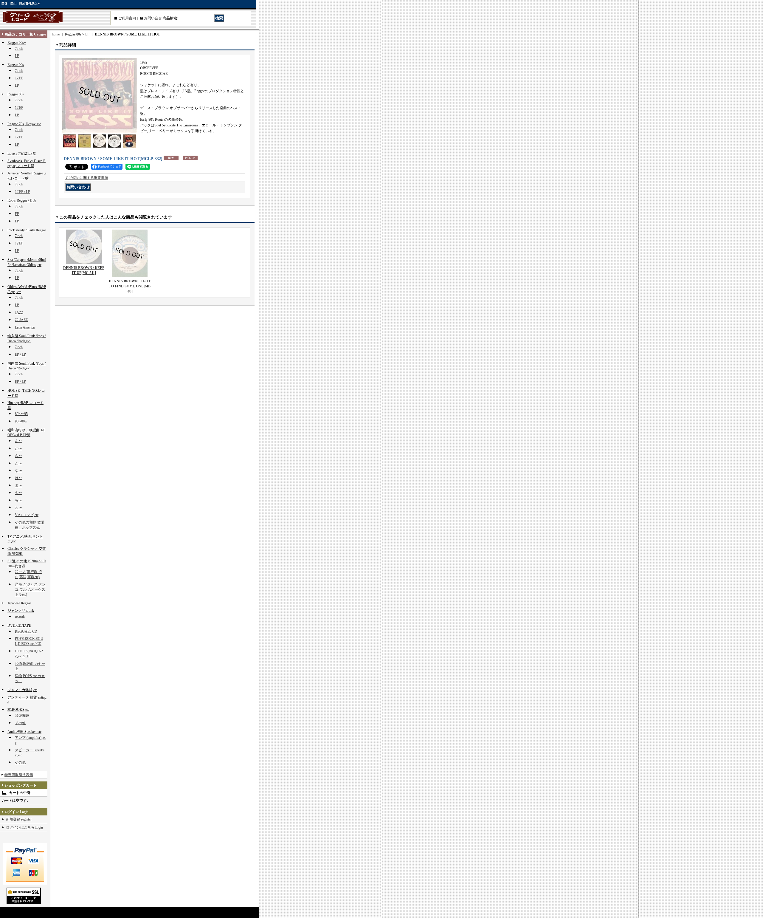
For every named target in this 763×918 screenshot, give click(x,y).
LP (17, 56)
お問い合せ (153, 18)
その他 (20, 723)
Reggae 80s (15, 94)
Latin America (25, 327)
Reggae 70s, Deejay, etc (24, 124)
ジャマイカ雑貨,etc (22, 690)
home (56, 34)
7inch (19, 49)
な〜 (18, 470)
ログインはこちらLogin (24, 827)
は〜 (18, 478)
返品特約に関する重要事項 (86, 178)
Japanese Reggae (19, 603)
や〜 (18, 493)
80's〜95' (21, 414)
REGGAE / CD (26, 631)
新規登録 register (19, 819)
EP (17, 214)
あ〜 (18, 441)
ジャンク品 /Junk (20, 611)
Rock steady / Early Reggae (26, 230)
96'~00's (21, 421)
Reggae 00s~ (16, 43)
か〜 (18, 448)
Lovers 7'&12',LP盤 (21, 153)
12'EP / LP (22, 192)
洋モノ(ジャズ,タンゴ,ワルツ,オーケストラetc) (30, 589)
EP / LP (20, 354)
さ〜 (18, 456)
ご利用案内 (127, 18)
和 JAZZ (21, 320)
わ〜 (18, 507)
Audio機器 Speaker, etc (24, 732)
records (20, 616)
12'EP (19, 78)
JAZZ (19, 312)
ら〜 (18, 500)
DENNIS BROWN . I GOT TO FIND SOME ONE (130, 286)
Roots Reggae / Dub (21, 200)
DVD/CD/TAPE (19, 625)
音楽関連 (22, 715)
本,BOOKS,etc (18, 710)
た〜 (18, 463)
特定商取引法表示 (18, 775)
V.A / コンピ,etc (26, 515)
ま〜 (18, 485)
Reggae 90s (15, 65)
